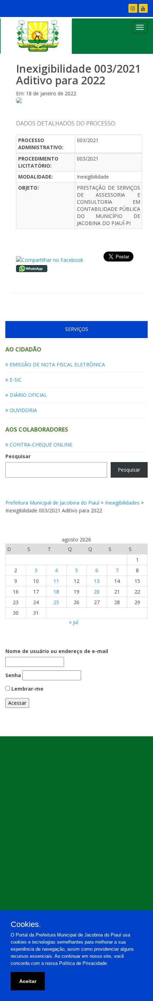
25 (56, 602)
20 (97, 591)
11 (56, 581)
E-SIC (15, 379)
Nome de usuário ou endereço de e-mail (56, 651)
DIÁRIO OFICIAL (27, 395)
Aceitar (27, 981)
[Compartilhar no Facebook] (49, 259)
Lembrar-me (26, 688)
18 (56, 591)
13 (97, 581)
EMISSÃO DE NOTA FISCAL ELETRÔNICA (56, 364)
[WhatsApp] (31, 267)
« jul (73, 622)
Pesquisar (18, 456)
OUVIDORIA (22, 410)
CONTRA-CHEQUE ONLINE (40, 444)
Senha (13, 675)
